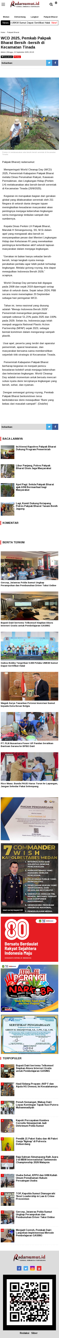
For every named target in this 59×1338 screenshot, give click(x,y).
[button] (55, 1)
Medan (6, 17)
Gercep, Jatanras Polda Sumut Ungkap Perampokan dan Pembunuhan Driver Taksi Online (35, 1214)
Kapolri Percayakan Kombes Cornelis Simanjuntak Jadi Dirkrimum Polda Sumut (32, 1123)
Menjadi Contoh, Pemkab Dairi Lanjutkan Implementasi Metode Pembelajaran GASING (35, 1233)
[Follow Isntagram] (32, 1268)
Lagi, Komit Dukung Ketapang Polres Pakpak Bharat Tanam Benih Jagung (37, 506)
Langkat (35, 17)
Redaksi (24, 1333)
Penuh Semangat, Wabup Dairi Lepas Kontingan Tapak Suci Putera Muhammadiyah (37, 1105)
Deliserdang (20, 17)
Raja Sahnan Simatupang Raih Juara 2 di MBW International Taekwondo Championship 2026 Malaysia (37, 1160)
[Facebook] (55, 63)
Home (3, 32)
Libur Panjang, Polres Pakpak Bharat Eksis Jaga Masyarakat (33, 467)
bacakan (7, 57)
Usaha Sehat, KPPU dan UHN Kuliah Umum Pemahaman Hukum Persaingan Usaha (36, 1178)
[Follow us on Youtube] (39, 1268)
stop (17, 57)
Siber (34, 1333)
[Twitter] (49, 63)
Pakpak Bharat (13, 32)
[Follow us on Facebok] (19, 1268)
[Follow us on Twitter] (25, 1268)
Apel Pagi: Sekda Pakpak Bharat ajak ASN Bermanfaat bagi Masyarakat (35, 487)
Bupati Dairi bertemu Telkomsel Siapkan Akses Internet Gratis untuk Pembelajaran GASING (34, 1068)
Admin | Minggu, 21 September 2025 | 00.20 (17, 52)
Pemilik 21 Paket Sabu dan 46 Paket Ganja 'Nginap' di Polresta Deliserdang (37, 1141)
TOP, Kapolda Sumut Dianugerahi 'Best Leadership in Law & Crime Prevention (35, 1196)
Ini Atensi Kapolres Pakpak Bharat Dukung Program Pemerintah (36, 448)
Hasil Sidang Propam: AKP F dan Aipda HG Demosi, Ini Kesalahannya (36, 1085)
